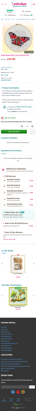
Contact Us (4, 327)
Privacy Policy (11, 399)
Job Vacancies (3, 399)
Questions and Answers (6, 67)
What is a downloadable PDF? (8, 368)
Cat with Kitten (17, 273)
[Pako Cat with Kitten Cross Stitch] (18, 264)
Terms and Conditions (6, 350)
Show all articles (5, 370)
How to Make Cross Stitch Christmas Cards (11, 359)
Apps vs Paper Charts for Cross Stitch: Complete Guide (14, 361)
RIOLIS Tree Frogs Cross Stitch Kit (17, 306)
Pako (6, 75)
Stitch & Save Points (6, 336)
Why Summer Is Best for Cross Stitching (10, 364)
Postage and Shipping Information (9, 343)
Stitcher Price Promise (6, 334)
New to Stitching (5, 331)
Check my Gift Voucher (6, 348)
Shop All (4, 253)
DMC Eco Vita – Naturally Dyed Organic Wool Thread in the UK (15, 366)
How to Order (4, 329)
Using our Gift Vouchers (7, 338)
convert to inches (6, 80)
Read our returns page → (10, 239)
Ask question (3, 153)
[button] (5, 4)
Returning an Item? (5, 345)
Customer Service (5, 341)
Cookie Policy (18, 399)
